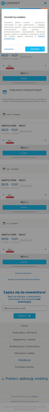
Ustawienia (8, 49)
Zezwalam (35, 49)
